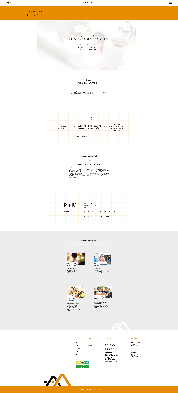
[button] (170, 3)
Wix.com (90, 389)
